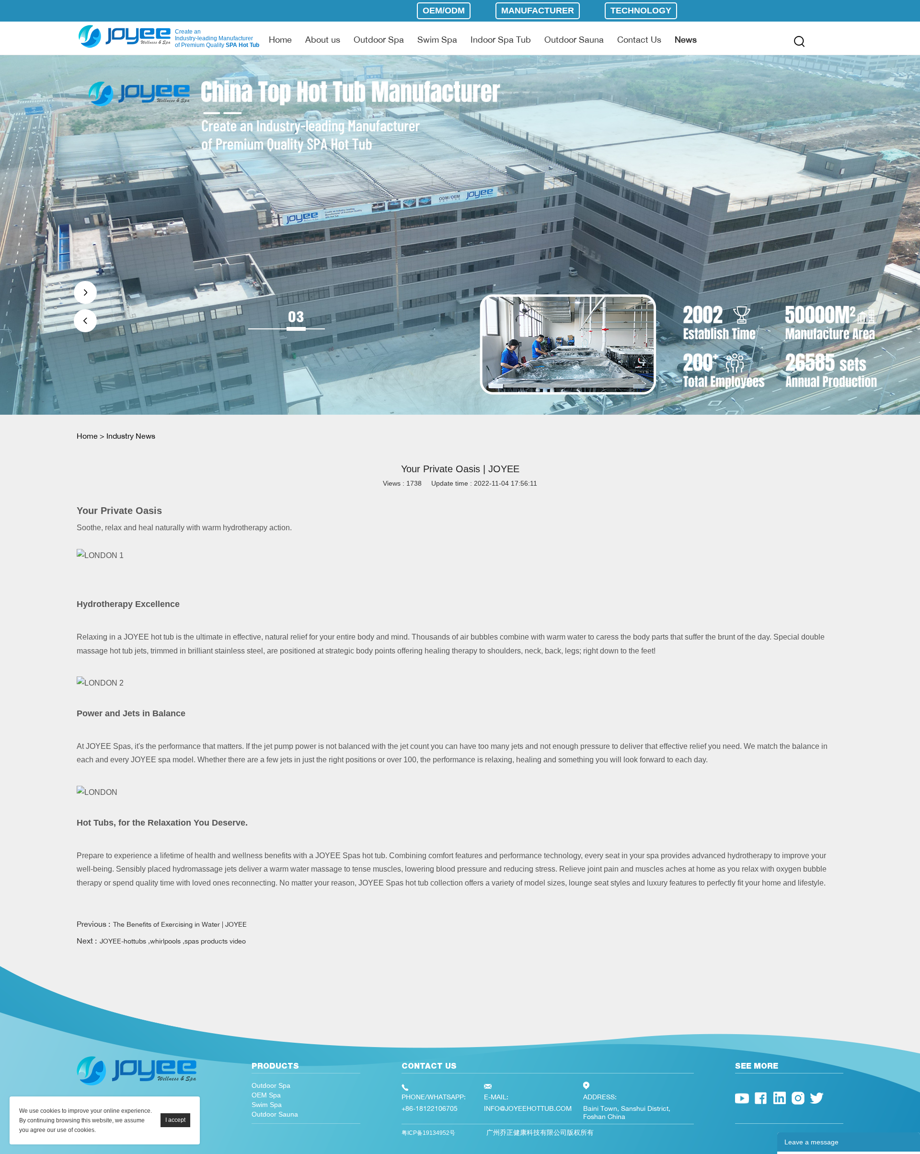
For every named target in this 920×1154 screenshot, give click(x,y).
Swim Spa (437, 39)
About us (322, 39)
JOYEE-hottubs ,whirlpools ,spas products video (173, 941)
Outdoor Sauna (574, 39)
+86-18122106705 (430, 1108)
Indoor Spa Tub (501, 39)
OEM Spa (266, 1095)
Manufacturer (537, 10)
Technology (640, 10)
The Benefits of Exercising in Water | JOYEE (180, 924)
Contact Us (639, 39)
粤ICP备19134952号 (428, 1133)
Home (280, 39)
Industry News (130, 436)
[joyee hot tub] (136, 1088)
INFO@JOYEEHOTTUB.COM (528, 1108)
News (686, 39)
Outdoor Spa (379, 39)
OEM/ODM (444, 10)
